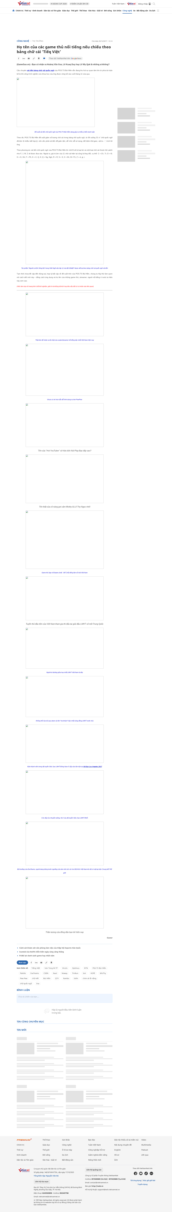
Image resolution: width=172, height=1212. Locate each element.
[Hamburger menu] (158, 10)
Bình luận (22, 962)
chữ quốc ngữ (26, 983)
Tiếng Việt (35, 968)
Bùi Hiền (46, 978)
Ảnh (116, 1160)
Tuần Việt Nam (118, 4)
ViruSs (64, 968)
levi (84, 973)
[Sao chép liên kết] (34, 58)
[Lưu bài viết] (39, 58)
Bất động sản (142, 11)
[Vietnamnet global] (131, 4)
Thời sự (28, 11)
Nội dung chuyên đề (123, 1145)
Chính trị (19, 11)
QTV (57, 978)
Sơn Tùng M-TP (51, 968)
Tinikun (75, 973)
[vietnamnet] (24, 6)
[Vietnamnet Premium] (24, 1141)
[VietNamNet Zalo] (151, 1174)
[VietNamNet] (13, 11)
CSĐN (46, 973)
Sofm (76, 978)
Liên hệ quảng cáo (93, 1170)
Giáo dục (66, 11)
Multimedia (146, 1145)
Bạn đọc (91, 1140)
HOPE (93, 973)
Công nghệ (127, 11)
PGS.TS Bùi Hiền (99, 968)
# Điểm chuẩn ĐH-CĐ (79, 4)
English (117, 1150)
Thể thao (83, 11)
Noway (64, 973)
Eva (37, 983)
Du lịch (152, 11)
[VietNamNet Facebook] (135, 1174)
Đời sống (108, 11)
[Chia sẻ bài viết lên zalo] (24, 58)
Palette (23, 973)
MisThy (103, 973)
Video (143, 1140)
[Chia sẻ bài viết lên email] (29, 58)
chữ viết (35, 978)
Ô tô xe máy (67, 1150)
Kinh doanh (37, 11)
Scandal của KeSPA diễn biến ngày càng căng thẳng (41, 952)
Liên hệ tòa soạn (41, 1181)
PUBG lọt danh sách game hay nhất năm (36, 955)
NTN (86, 968)
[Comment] (44, 58)
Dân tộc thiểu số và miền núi (126, 1140)
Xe (134, 11)
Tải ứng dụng (135, 1180)
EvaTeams (34, 973)
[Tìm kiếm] (153, 3)
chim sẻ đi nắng (89, 978)
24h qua (144, 1155)
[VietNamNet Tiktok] (146, 1174)
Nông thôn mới (94, 1160)
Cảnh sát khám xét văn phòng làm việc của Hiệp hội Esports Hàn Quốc (50, 948)
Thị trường (37, 41)
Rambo (66, 978)
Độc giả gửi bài (149, 1180)
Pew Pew (23, 978)
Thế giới (74, 11)
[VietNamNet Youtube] (141, 1174)
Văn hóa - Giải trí (95, 11)
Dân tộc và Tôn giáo (52, 11)
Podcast (144, 1150)
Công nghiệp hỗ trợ (96, 1150)
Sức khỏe (117, 11)
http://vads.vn (97, 1186)
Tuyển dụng (142, 1184)
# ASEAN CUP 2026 (59, 4)
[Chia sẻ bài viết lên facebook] (19, 58)
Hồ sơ (116, 1155)
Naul (55, 973)
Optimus (75, 968)
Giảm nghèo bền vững (97, 1155)
